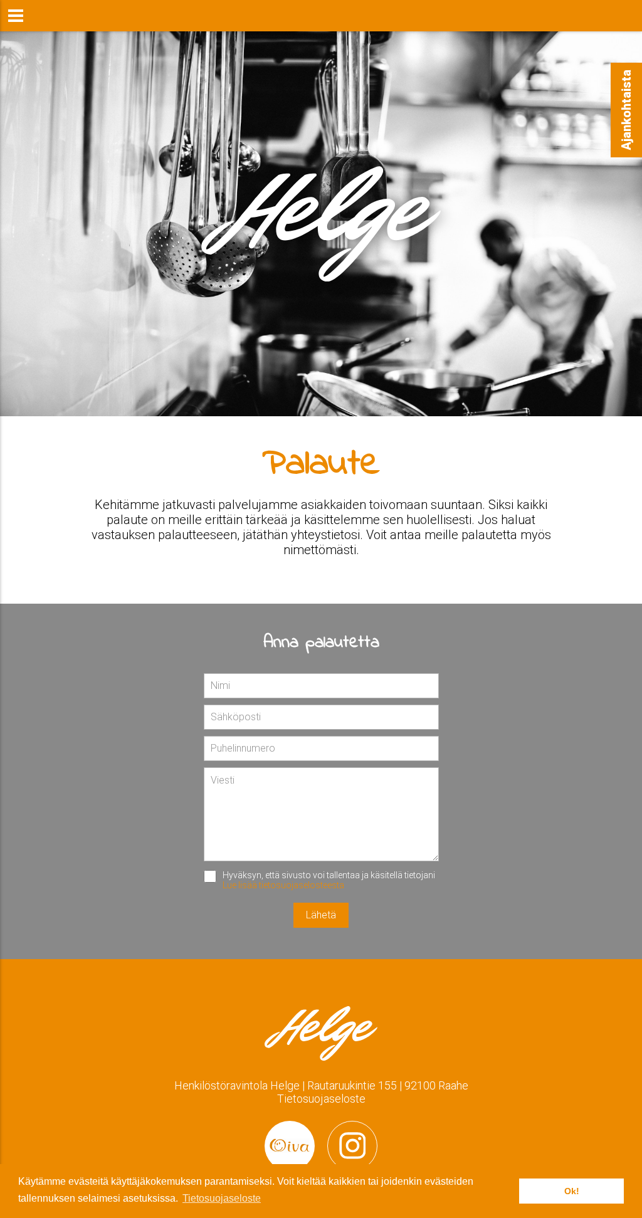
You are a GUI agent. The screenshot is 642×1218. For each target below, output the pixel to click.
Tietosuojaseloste (321, 1098)
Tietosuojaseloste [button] (221, 1198)
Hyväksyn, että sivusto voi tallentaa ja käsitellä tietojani (329, 880)
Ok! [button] (571, 1191)
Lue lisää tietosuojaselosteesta (283, 885)
